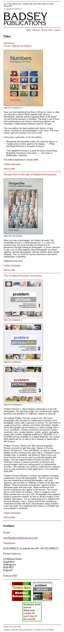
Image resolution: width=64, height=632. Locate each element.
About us (36, 30)
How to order (46, 30)
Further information (12, 164)
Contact (57, 30)
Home (28, 30)
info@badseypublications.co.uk (20, 538)
